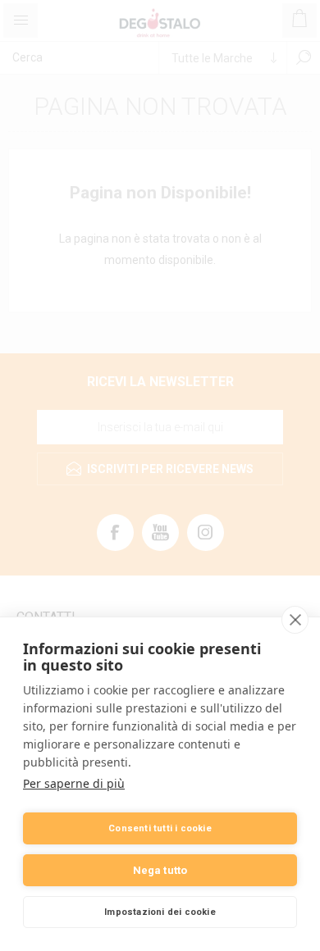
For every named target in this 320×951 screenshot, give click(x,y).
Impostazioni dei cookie (160, 912)
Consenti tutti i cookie (160, 828)
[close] (295, 620)
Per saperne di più (74, 783)
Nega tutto (160, 870)
